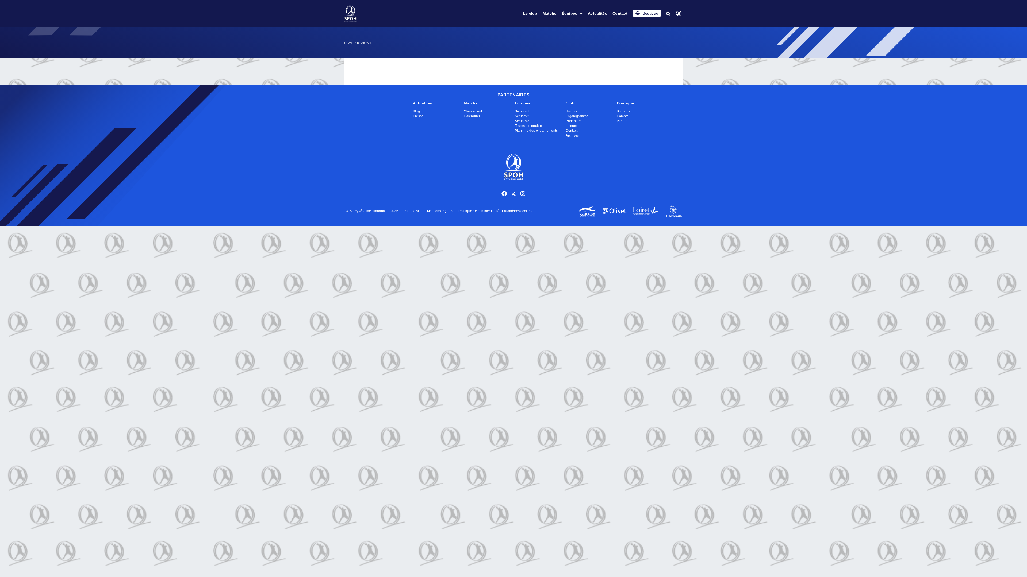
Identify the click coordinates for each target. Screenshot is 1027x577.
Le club (530, 13)
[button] (668, 14)
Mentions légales (440, 211)
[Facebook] (504, 193)
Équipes (569, 13)
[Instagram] (523, 193)
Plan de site (413, 211)
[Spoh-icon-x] (513, 193)
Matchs (550, 13)
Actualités (597, 13)
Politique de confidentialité (478, 211)
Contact (619, 13)
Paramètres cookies (517, 211)
